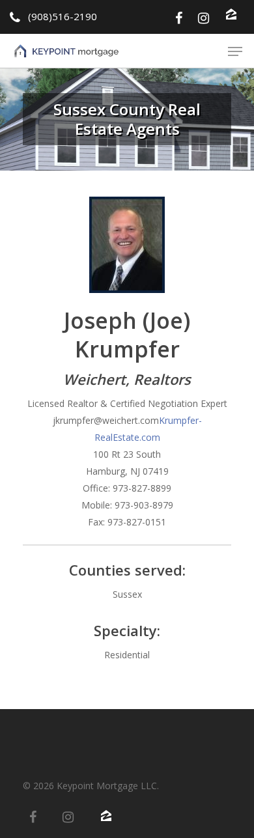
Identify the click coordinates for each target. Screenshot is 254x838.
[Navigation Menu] (235, 51)
